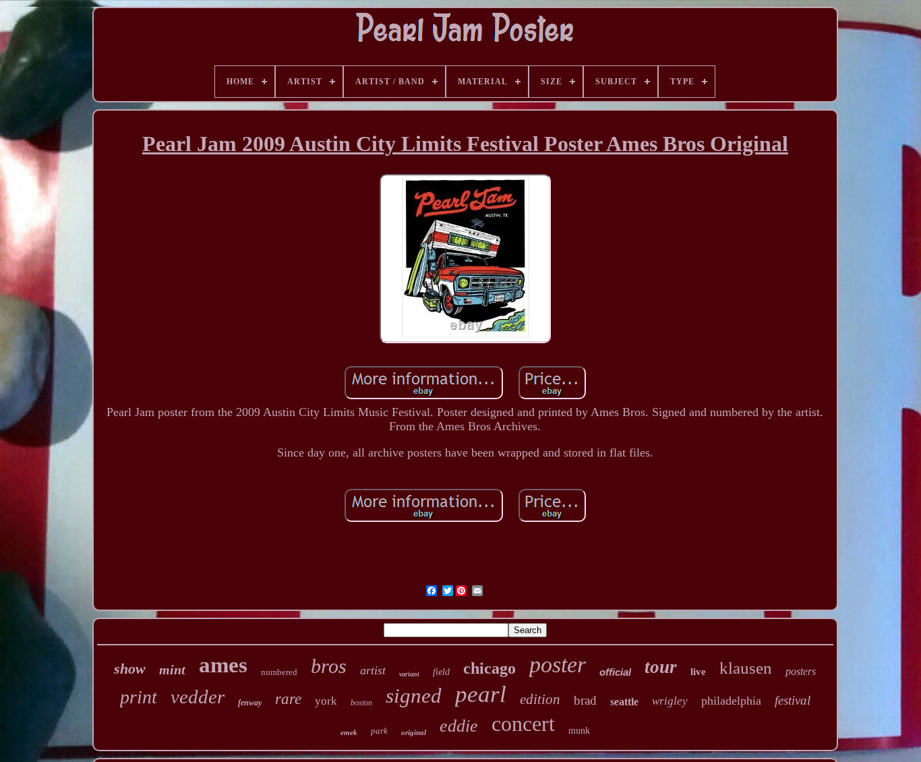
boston (361, 702)
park (379, 731)
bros (329, 666)
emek (348, 732)
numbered (279, 672)
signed (414, 695)
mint (172, 669)
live (698, 671)
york (326, 701)
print (138, 696)
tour (661, 667)
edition (540, 699)
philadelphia (731, 700)
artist (373, 670)
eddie (459, 726)
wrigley (670, 701)
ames (223, 665)
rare (288, 699)
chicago (489, 668)
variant (409, 674)
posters (800, 671)
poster (557, 664)
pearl (480, 694)
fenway (250, 702)
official (615, 672)
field (441, 672)
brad (585, 700)
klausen (745, 668)
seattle (624, 701)
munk (579, 731)
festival (792, 700)
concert (523, 723)
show (130, 668)
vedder (198, 696)
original (413, 732)
